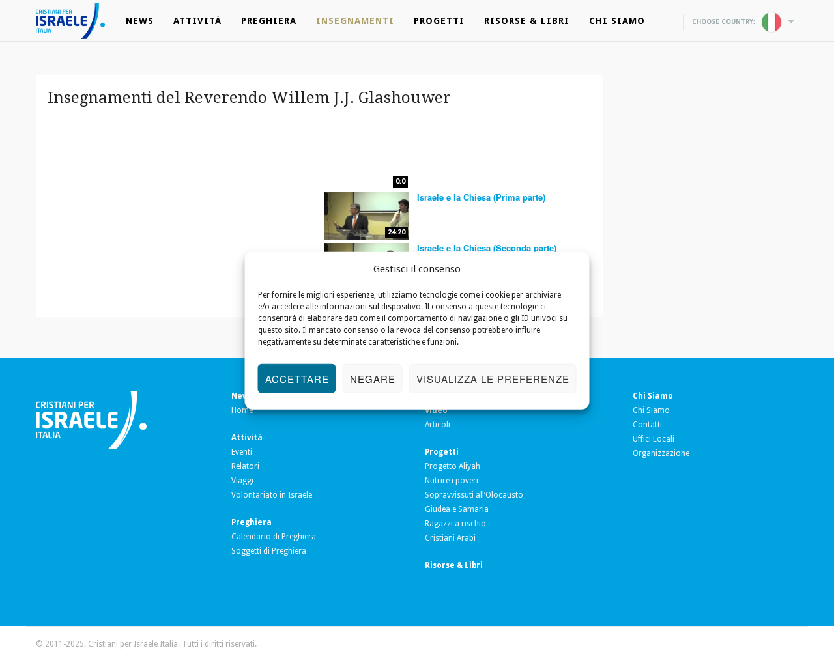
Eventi (241, 452)
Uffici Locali (653, 438)
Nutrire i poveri (451, 480)
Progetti (439, 21)
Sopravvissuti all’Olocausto (474, 494)
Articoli (437, 424)
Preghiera (268, 21)
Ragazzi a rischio (455, 523)
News (140, 21)
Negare (372, 378)
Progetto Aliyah (452, 466)
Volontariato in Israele (271, 494)
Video (436, 410)
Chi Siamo (617, 21)
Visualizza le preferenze (492, 378)
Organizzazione (661, 453)
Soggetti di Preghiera (268, 551)
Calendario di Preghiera (273, 536)
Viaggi (242, 480)
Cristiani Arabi (450, 537)
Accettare (297, 378)
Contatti (647, 424)
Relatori (245, 466)
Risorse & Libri (526, 21)
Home (242, 410)
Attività (197, 21)
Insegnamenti (355, 21)
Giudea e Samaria (457, 509)
